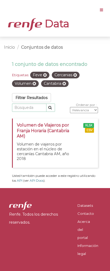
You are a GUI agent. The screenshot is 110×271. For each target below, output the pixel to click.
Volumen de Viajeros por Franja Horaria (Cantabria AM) (43, 131)
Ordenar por (86, 105)
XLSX (88, 125)
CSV (89, 130)
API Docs (37, 180)
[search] (50, 108)
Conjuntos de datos (42, 47)
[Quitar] (45, 75)
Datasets (85, 205)
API (19, 180)
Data (55, 23)
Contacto (85, 213)
